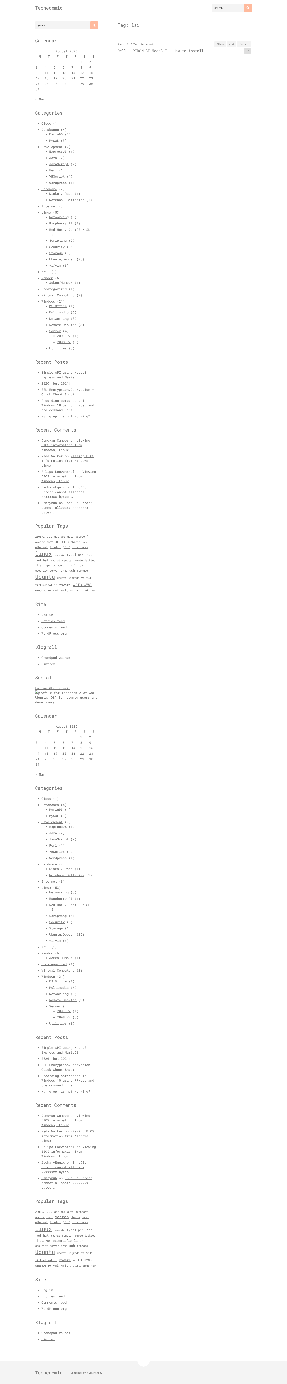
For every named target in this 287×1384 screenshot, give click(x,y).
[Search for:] (232, 8)
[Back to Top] (143, 1360)
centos (62, 541)
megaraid (59, 555)
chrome (75, 542)
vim (89, 578)
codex (85, 542)
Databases (50, 129)
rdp (89, 555)
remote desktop (84, 560)
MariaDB (56, 134)
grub (66, 547)
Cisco (46, 123)
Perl (53, 170)
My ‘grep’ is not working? (65, 416)
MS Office (58, 306)
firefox (55, 547)
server (54, 570)
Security (57, 247)
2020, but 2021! (56, 383)
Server (55, 331)
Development (52, 147)
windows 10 (43, 590)
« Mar (40, 99)
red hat (42, 560)
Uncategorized (54, 289)
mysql (71, 555)
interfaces (80, 547)
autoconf (81, 536)
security (41, 570)
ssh (72, 570)
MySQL (54, 140)
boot (49, 542)
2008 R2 (64, 342)
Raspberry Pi (61, 223)
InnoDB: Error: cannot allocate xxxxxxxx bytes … (63, 492)
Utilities (58, 348)
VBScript (57, 176)
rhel (39, 565)
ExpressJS (58, 151)
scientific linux (68, 565)
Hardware (49, 189)
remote (66, 560)
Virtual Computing (58, 295)
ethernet (41, 547)
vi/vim (55, 265)
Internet (49, 206)
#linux (220, 44)
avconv (40, 542)
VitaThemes (94, 1372)
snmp (64, 570)
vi (82, 578)
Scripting (58, 240)
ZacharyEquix (53, 487)
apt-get (59, 536)
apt (49, 536)
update (61, 578)
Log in (47, 615)
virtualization (46, 585)
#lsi (231, 44)
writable (75, 590)
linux (43, 553)
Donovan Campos (55, 440)
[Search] (248, 8)
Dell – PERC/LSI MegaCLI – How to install (160, 50)
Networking (59, 217)
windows (82, 584)
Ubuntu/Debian (62, 259)
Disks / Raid (61, 193)
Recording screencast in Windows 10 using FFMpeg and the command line (67, 405)
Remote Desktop (63, 325)
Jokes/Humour (61, 283)
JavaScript (59, 164)
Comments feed (54, 627)
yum (93, 590)
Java (53, 158)
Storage (56, 253)
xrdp (86, 590)
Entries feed (53, 621)
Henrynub (49, 503)
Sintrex (48, 664)
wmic (64, 590)
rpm (48, 565)
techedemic (147, 43)
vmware (65, 585)
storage (82, 570)
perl (81, 555)
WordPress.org (54, 633)
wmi (56, 590)
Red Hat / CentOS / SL (69, 229)
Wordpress (58, 183)
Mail (45, 272)
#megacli (244, 44)
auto (70, 536)
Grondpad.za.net (56, 657)
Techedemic (48, 8)
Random (47, 278)
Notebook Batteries (66, 200)
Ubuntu (45, 576)
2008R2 (40, 536)
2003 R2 (64, 336)
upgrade (73, 578)
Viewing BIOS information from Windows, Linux (65, 445)
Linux (46, 212)
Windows (48, 301)
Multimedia (59, 312)
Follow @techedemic (52, 688)
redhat (55, 560)
